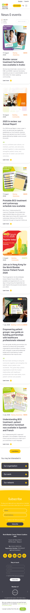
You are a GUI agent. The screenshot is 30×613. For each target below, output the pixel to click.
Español (26, 1)
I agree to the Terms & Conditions (16, 519)
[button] (2, 591)
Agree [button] (22, 609)
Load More (15, 451)
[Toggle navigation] (26, 5)
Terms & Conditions (19, 575)
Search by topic (22, 21)
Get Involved (17, 5)
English (20, 1)
